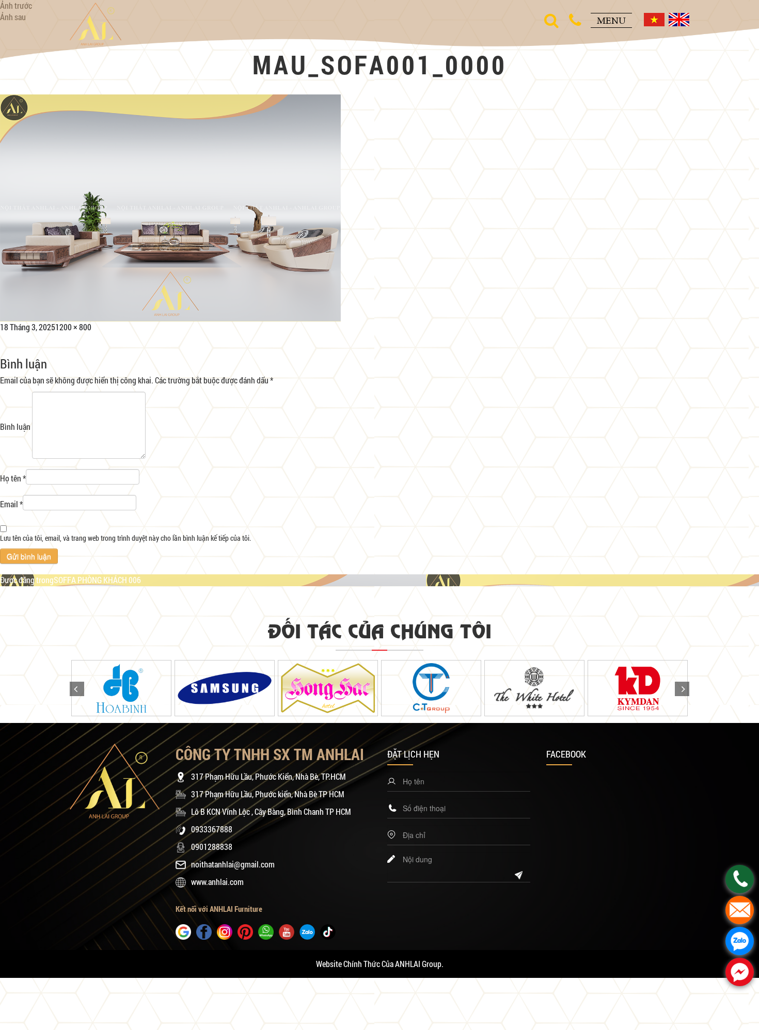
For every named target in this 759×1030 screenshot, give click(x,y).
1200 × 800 (73, 326)
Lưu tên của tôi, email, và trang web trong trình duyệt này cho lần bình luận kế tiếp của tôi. (125, 538)
